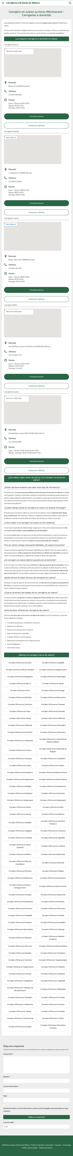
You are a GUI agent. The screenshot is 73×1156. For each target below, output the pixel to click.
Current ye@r (8, 1122)
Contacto (58, 1145)
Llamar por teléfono (36, 125)
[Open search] (70, 3)
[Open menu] (3, 3)
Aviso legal (67, 1145)
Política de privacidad (29, 1148)
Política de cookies (45, 1148)
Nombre (6, 1077)
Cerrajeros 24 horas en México (23, 3)
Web (5, 1096)
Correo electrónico (11, 1086)
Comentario (8, 1054)
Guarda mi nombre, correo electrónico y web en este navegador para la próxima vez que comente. (35, 1109)
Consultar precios (36, 116)
